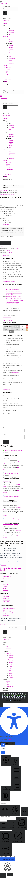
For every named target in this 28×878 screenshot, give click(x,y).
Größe (1, 218)
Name (4, 427)
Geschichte (5, 584)
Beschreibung (6, 255)
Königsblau (9, 296)
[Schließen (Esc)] (11, 874)
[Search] (5, 13)
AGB (4, 610)
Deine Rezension (7, 413)
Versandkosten (11, 252)
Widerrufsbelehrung (7, 601)
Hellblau (8, 294)
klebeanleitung (15, 372)
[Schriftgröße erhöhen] (3, 745)
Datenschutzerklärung (8, 612)
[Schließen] (3, 87)
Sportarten (11, 63)
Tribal (10, 56)
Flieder (13, 291)
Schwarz (12, 300)
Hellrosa (17, 294)
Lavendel (14, 289)
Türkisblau (16, 300)
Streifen (10, 50)
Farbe (1, 211)
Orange (10, 298)
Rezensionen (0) (6, 389)
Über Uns (8, 69)
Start (1, 190)
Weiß (17, 304)
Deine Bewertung (7, 410)
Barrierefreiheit (6, 615)
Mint (7, 298)
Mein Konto (8, 67)
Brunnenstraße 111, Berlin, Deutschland (9, 573)
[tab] (13, 255)
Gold (7, 302)
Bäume (10, 62)
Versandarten (6, 598)
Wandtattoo (11, 39)
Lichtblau (14, 296)
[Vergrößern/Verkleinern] (1, 874)
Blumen (10, 60)
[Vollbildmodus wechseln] (4, 874)
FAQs (7, 71)
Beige (13, 304)
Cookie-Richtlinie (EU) (8, 613)
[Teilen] (8, 874)
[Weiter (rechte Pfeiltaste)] (4, 877)
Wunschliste (11, 32)
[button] (1, 705)
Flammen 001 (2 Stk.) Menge (6, 236)
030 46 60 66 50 (6, 20)
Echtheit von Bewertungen (9, 608)
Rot (21, 298)
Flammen (11, 47)
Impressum (5, 590)
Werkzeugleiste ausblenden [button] (8, 743)
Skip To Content (4, 856)
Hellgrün (13, 294)
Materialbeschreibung (8, 320)
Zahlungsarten (6, 596)
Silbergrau (11, 302)
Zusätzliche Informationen (9, 281)
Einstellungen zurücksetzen (8, 859)
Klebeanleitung (9, 74)
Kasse (10, 34)
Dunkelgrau (9, 304)
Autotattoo (11, 41)
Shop (4, 25)
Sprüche (11, 49)
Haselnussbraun (17, 293)
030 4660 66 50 (6, 578)
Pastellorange (16, 298)
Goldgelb (11, 293)
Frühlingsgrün (18, 291)
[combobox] (14, 697)
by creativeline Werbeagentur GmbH (10, 569)
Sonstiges (5, 679)
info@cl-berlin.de (7, 576)
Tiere (10, 52)
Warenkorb (11, 30)
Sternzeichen (12, 58)
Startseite (5, 23)
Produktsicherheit (7, 317)
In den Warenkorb (6, 243)
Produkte (5, 586)
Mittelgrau (17, 302)
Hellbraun (8, 289)
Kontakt (7, 72)
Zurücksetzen (6, 224)
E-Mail (5, 434)
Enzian (17, 289)
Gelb (7, 293)
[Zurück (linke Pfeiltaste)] (1, 877)
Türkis (7, 300)
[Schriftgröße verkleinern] (3, 752)
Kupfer (21, 300)
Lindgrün (19, 296)
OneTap (9, 739)
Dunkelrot (8, 291)
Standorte (11, 45)
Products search (6, 6)
